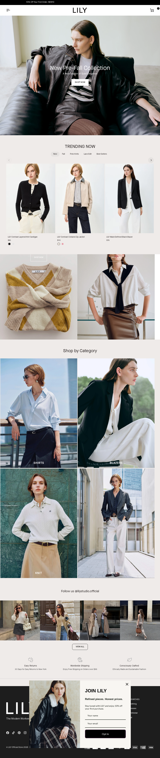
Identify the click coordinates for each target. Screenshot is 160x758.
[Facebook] (7, 732)
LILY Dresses (131, 708)
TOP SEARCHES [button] (133, 699)
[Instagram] (25, 732)
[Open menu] (11, 10)
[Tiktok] (13, 732)
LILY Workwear (132, 713)
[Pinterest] (19, 732)
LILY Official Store (15, 747)
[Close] (127, 684)
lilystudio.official (88, 591)
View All (80, 647)
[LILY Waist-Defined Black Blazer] (129, 198)
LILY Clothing (131, 704)
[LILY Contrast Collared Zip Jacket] (80, 198)
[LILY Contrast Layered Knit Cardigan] (30, 198)
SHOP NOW (80, 82)
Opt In (105, 733)
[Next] (151, 160)
